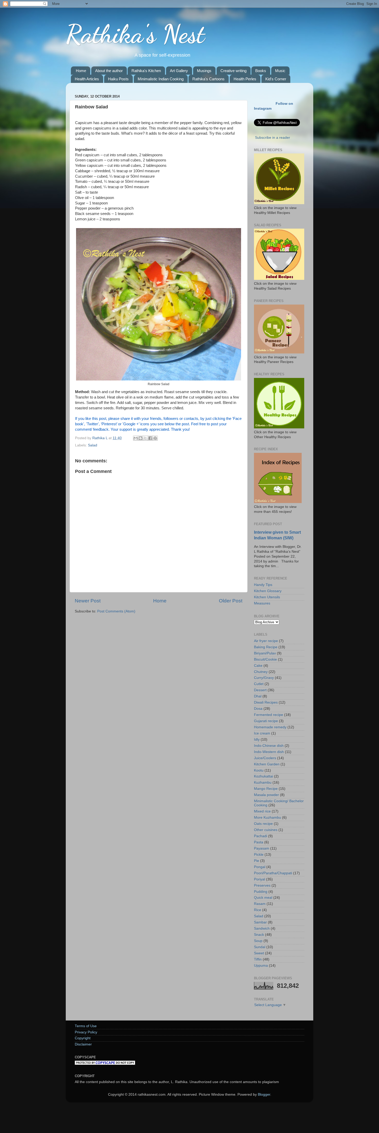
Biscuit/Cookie (265, 659)
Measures (262, 603)
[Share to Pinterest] (155, 438)
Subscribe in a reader (272, 138)
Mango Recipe (266, 789)
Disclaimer (83, 1044)
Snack (259, 935)
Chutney (261, 672)
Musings (204, 70)
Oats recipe (263, 824)
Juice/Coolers (265, 758)
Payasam (261, 848)
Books (260, 70)
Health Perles (245, 79)
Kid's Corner (275, 79)
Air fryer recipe (266, 641)
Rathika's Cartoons (208, 79)
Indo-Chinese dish (269, 746)
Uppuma (261, 965)
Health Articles (87, 79)
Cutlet (258, 684)
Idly (257, 739)
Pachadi (260, 836)
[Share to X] (145, 438)
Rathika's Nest (135, 34)
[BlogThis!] (140, 438)
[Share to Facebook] (150, 438)
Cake (258, 666)
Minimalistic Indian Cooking (161, 79)
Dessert (260, 690)
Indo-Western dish (269, 752)
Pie (256, 861)
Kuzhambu (262, 782)
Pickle (258, 855)
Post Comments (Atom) (116, 611)
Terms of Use (86, 1026)
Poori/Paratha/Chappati (273, 873)
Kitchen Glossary (268, 591)
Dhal (257, 696)
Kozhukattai (263, 776)
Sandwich (262, 928)
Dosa (258, 709)
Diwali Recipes (266, 702)
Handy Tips (263, 585)
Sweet (259, 953)
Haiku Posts (118, 79)
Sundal (259, 947)
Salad (92, 445)
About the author (109, 70)
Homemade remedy (270, 727)
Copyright (82, 1038)
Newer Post (88, 600)
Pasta (258, 842)
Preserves (262, 885)
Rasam (260, 904)
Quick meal (263, 898)
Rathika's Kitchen (146, 70)
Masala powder (266, 795)
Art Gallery (179, 70)
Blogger (264, 1094)
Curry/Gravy (264, 678)
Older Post (230, 600)
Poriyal (259, 879)
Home (81, 70)
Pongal (259, 867)
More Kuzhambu (267, 817)
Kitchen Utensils (267, 597)
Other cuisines (265, 830)
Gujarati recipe (266, 721)
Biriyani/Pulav (265, 653)
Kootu (258, 770)
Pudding (260, 892)
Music (280, 70)
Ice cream (262, 733)
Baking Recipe (265, 647)
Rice (257, 910)
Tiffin (258, 959)
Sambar (260, 922)
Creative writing (233, 70)
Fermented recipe (268, 715)
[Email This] (135, 438)
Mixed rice (262, 811)
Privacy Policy (86, 1032)
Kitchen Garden (266, 764)
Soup (258, 941)
